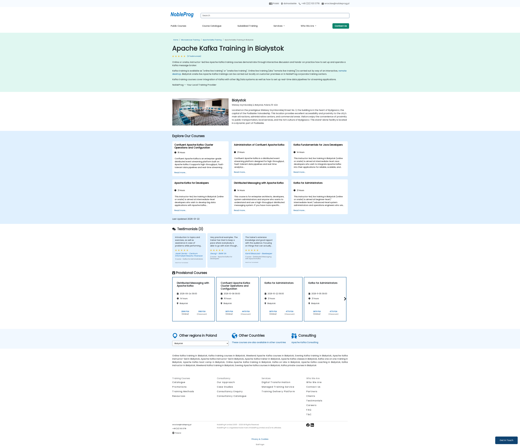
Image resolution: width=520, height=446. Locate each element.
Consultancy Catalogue (232, 396)
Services (278, 25)
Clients (310, 396)
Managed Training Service (278, 386)
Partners (311, 391)
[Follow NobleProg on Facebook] (308, 425)
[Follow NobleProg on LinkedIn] (312, 425)
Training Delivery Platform (278, 391)
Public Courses (178, 25)
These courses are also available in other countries (259, 342)
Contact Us (341, 25)
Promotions (179, 386)
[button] (344, 298)
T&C (309, 414)
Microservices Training (190, 40)
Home (175, 40)
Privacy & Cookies (260, 439)
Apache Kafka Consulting (304, 342)
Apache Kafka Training (212, 40)
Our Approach (226, 382)
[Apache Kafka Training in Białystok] (185, 14)
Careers (311, 405)
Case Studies (225, 386)
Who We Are (308, 25)
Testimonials (314, 400)
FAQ (308, 409)
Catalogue (178, 382)
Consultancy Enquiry (230, 391)
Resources (178, 396)
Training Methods (183, 391)
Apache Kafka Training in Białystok (239, 40)
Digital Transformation (276, 382)
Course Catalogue (211, 25)
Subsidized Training (248, 25)
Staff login (260, 444)
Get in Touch (506, 440)
